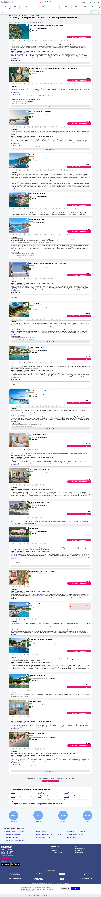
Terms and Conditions (45, 895)
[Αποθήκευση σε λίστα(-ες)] (27, 25)
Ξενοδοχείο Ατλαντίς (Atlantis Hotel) (41, 571)
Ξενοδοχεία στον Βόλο (41, 831)
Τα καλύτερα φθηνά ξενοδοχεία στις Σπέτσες (15, 840)
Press (51, 848)
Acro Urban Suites (71, 837)
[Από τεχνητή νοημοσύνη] (22, 131)
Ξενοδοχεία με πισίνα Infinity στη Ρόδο (76, 831)
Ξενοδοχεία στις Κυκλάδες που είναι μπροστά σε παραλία (23, 804)
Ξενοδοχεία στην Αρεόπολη (11, 837)
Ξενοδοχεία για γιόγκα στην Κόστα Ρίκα (14, 831)
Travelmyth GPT (79, 852)
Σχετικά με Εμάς (54, 846)
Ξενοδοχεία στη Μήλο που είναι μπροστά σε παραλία (49, 796)
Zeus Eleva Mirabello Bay (37, 193)
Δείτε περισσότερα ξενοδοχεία (51, 781)
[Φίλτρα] (2, 12)
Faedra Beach (33, 528)
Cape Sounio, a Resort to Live (43, 837)
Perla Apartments (35, 701)
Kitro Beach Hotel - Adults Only (39, 434)
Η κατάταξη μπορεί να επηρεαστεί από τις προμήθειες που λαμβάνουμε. (25, 22)
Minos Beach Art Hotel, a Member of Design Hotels (46, 25)
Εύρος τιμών (8, 12)
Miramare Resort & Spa (37, 219)
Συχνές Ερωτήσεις (80, 848)
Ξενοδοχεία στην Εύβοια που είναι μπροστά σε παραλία (50, 800)
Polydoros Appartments (37, 675)
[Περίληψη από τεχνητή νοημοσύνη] (24, 52)
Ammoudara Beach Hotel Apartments (41, 639)
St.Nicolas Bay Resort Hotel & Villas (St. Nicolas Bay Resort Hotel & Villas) (53, 68)
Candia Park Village (35, 304)
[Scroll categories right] (99, 7)
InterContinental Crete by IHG (39, 502)
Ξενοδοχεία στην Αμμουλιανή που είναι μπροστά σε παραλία (74, 792)
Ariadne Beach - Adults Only (38, 347)
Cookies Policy (30, 895)
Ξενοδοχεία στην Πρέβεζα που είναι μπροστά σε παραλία (23, 792)
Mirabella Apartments (36, 734)
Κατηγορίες (53, 850)
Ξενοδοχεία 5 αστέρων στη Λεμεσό (75, 834)
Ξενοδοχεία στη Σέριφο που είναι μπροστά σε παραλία (76, 800)
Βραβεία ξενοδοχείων (56, 852)
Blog (76, 846)
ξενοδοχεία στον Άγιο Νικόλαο (54, 785)
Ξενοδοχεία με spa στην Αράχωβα (12, 834)
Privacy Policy (36, 895)
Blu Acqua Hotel (34, 604)
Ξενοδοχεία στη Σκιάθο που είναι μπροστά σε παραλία (23, 800)
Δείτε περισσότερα (50, 62)
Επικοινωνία (78, 850)
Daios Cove (32, 155)
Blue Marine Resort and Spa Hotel (40, 391)
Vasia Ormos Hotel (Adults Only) (39, 470)
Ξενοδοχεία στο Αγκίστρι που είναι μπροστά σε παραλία (23, 796)
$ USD (83, 2)
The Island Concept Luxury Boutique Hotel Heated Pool (47, 263)
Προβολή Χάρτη (95, 12)
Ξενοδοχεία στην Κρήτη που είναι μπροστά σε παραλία (50, 804)
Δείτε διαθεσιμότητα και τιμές (79, 37)
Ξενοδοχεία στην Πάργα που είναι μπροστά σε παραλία (76, 796)
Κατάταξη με (18, 12)
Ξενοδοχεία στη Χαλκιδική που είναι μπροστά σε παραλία (50, 792)
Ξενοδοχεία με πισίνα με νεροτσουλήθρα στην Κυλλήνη (49, 834)
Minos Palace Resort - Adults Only (40, 112)
